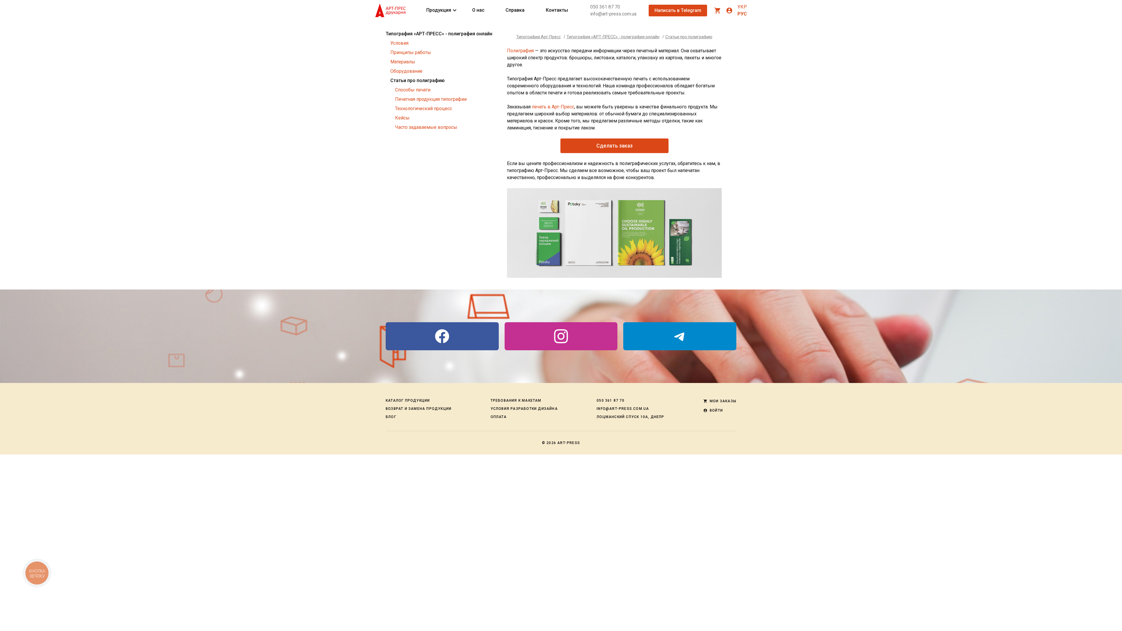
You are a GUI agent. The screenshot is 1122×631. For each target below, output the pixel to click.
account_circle (729, 10)
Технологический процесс (423, 108)
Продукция (438, 10)
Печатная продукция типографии (431, 99)
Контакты (557, 10)
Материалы (402, 62)
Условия (399, 43)
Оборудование (406, 71)
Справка (514, 10)
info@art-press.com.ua (613, 14)
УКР (742, 7)
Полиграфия (520, 50)
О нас (478, 10)
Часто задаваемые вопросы (426, 127)
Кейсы (402, 118)
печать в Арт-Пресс (553, 107)
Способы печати (412, 90)
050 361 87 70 (605, 7)
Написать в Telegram (677, 10)
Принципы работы (410, 52)
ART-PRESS (568, 443)
